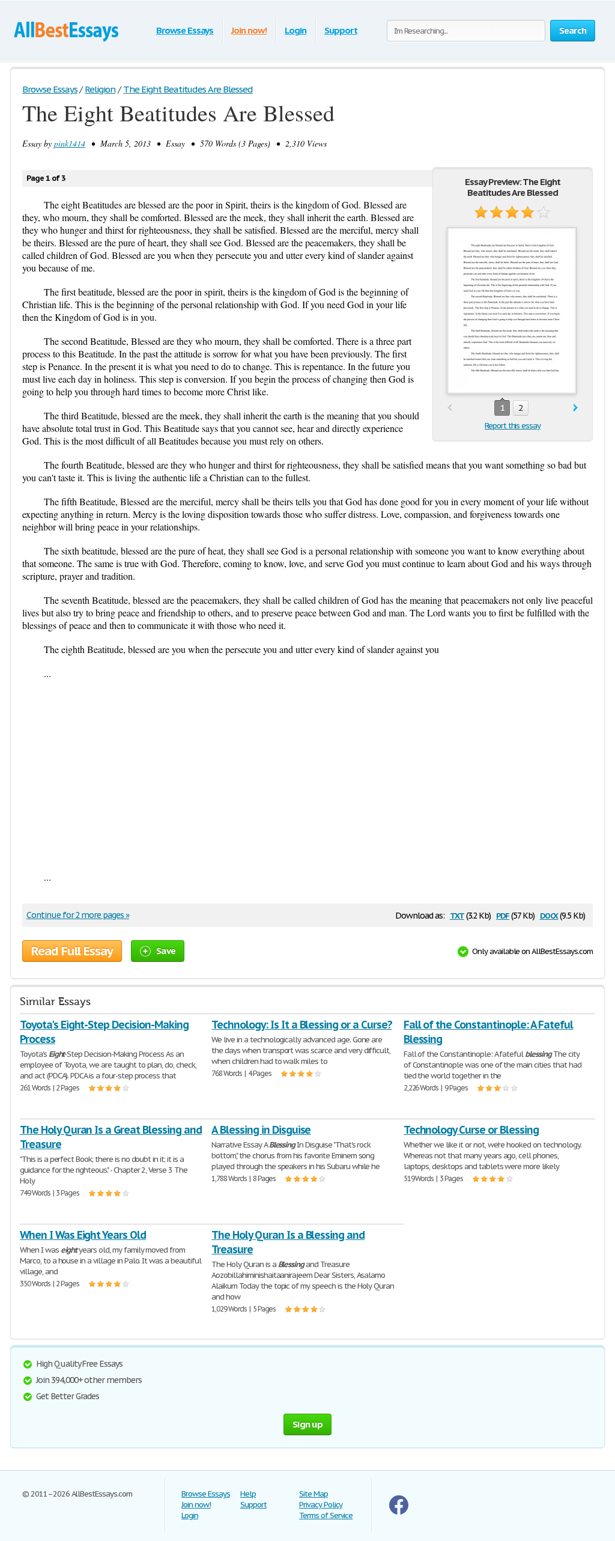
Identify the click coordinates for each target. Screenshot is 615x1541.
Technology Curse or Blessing (471, 1130)
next (575, 408)
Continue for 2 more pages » (77, 915)
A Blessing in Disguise (261, 1130)
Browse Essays (184, 30)
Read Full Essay (72, 951)
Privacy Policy (320, 1505)
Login (295, 30)
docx (549, 915)
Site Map (313, 1494)
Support (340, 30)
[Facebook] (398, 1512)
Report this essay (513, 426)
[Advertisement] (307, 775)
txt (457, 915)
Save (165, 950)
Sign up (307, 1424)
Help (248, 1494)
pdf (502, 915)
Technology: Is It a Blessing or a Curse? (301, 1025)
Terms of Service (326, 1515)
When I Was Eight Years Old (83, 1235)
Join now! (249, 30)
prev (449, 408)
